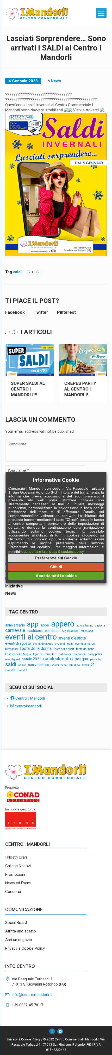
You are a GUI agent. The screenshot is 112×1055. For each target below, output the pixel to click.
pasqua (81, 659)
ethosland (87, 631)
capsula (100, 625)
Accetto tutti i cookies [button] (56, 575)
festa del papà (85, 649)
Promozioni (15, 874)
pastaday (96, 659)
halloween (65, 654)
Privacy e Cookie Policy (25, 948)
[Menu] (101, 13)
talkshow (74, 665)
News (56, 81)
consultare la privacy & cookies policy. (54, 551)
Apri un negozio (18, 939)
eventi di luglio (64, 644)
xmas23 (22, 670)
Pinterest (66, 312)
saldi (17, 272)
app (33, 624)
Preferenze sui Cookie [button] (56, 557)
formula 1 (51, 654)
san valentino (38, 665)
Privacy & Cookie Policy (23, 1039)
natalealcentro (58, 659)
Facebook (15, 312)
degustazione (70, 631)
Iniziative (14, 586)
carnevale (15, 630)
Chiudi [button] (56, 566)
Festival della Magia (18, 654)
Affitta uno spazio (20, 931)
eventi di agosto (18, 643)
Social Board (16, 922)
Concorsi (13, 891)
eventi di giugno (43, 644)
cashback (35, 631)
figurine (38, 654)
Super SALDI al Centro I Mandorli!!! (65, 389)
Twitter (41, 312)
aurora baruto (84, 625)
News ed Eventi (18, 883)
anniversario (15, 625)
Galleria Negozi (18, 866)
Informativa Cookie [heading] (56, 479)
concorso (52, 631)
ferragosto (11, 649)
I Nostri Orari (16, 857)
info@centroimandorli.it (32, 994)
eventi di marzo (85, 644)
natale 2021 (31, 659)
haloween (80, 654)
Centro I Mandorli (29, 698)
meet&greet (12, 659)
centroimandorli (28, 706)
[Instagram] (60, 1031)
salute (22, 665)
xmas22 (10, 670)
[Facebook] (52, 1031)
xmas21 (88, 665)
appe (45, 625)
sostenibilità (59, 665)
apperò (62, 624)
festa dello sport (64, 649)
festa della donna (36, 649)
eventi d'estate (72, 638)
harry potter (95, 654)
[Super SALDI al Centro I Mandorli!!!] (67, 360)
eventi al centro (31, 637)
